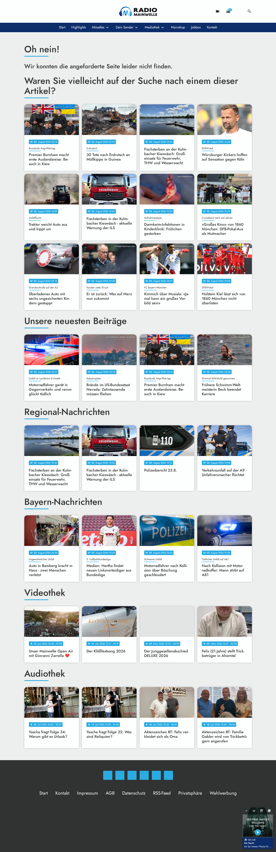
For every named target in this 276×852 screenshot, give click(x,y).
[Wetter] (239, 11)
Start (62, 27)
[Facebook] (35, 11)
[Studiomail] (58, 11)
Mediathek (152, 27)
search (249, 11)
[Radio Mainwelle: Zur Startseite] (138, 11)
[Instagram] (43, 11)
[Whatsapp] (28, 11)
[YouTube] (51, 11)
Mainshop (178, 27)
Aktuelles (98, 27)
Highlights (78, 27)
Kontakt (212, 27)
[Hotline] (66, 11)
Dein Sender (124, 27)
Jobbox (196, 27)
